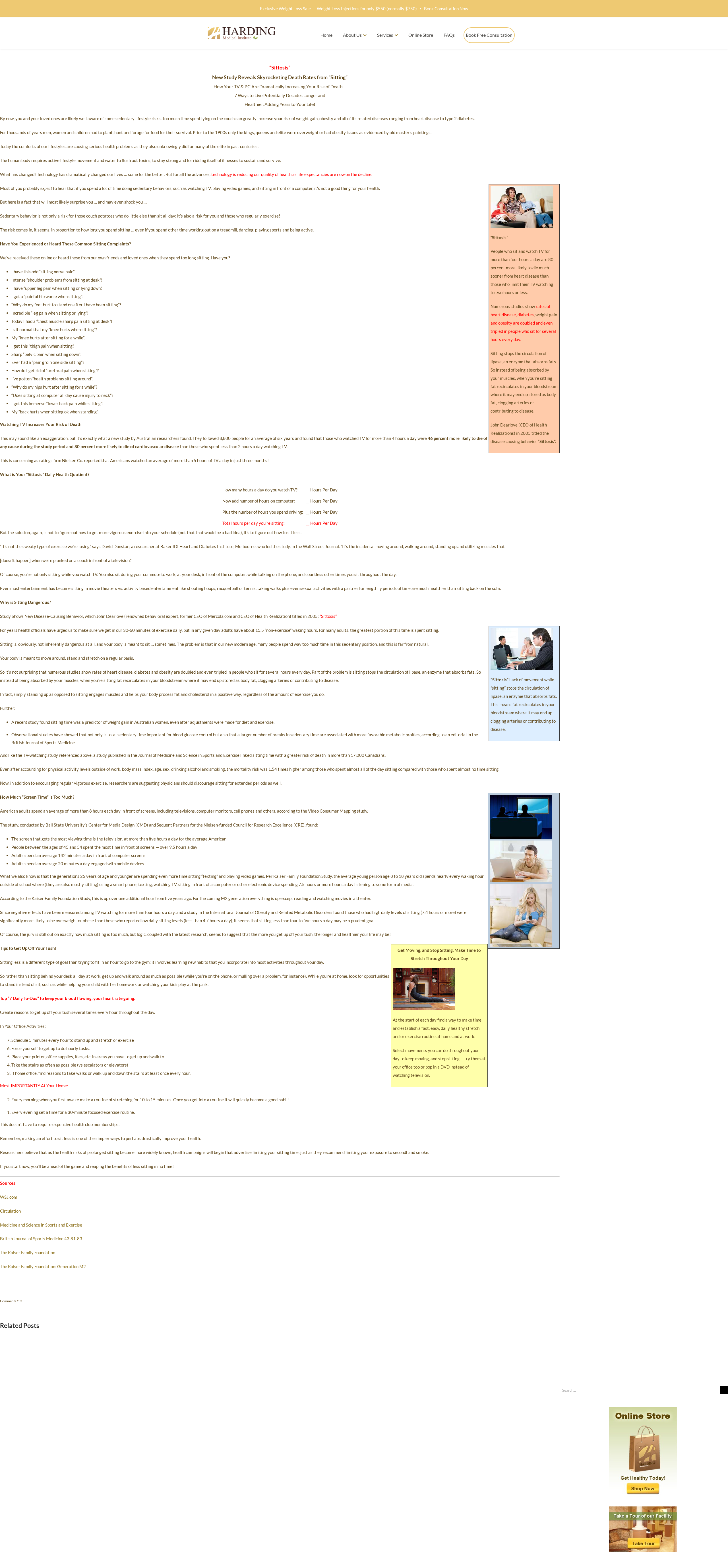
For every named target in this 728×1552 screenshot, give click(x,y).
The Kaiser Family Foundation (27, 1252)
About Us (352, 35)
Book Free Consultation (489, 35)
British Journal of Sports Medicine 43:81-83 (41, 1238)
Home (326, 35)
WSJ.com (8, 1197)
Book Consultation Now (446, 8)
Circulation (10, 1210)
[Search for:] (639, 1389)
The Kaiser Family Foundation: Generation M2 (43, 1266)
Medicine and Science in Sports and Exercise (41, 1224)
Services (385, 35)
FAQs (449, 35)
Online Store (420, 35)
